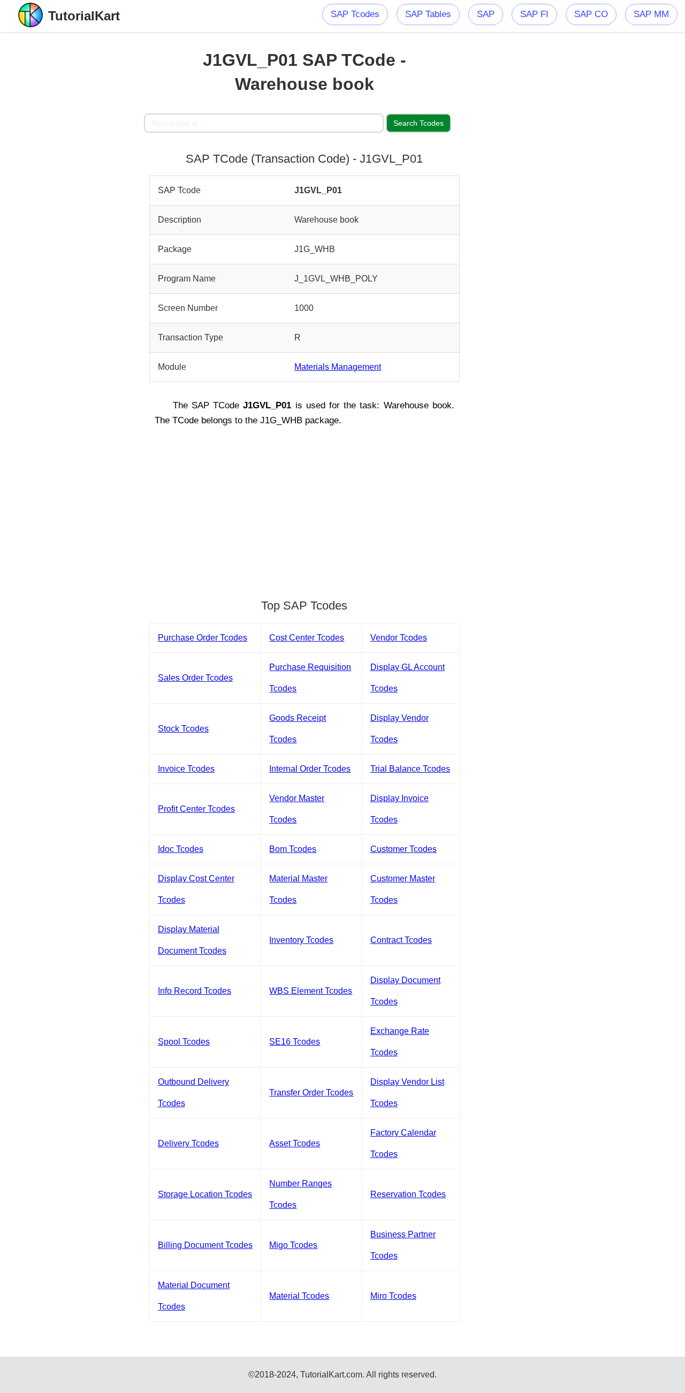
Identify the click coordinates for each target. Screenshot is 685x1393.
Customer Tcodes (403, 849)
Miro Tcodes (393, 1295)
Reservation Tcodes (408, 1194)
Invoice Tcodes (186, 768)
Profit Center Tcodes (196, 808)
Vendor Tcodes (398, 637)
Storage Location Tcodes (205, 1194)
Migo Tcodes (293, 1245)
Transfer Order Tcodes (311, 1092)
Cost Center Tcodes (306, 637)
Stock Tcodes (183, 728)
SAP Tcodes (355, 14)
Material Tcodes (299, 1295)
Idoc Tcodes (180, 849)
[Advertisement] (72, 192)
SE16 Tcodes (294, 1041)
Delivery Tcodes (188, 1143)
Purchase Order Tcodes (202, 637)
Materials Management (337, 366)
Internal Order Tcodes (310, 768)
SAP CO (591, 14)
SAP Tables (428, 14)
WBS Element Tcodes (310, 990)
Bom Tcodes (292, 849)
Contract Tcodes (401, 940)
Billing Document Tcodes (205, 1245)
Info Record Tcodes (194, 990)
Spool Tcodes (184, 1041)
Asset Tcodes (294, 1143)
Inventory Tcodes (301, 940)
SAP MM (651, 14)
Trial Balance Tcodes (410, 768)
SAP (485, 14)
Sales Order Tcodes (195, 677)
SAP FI (534, 14)
